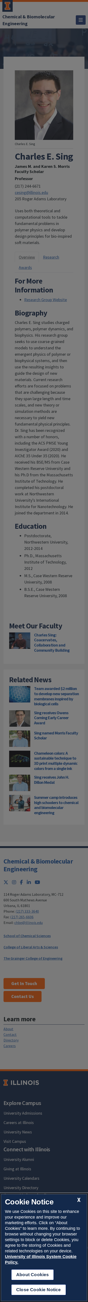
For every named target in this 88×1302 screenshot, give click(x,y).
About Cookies (32, 1274)
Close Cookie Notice (38, 1289)
